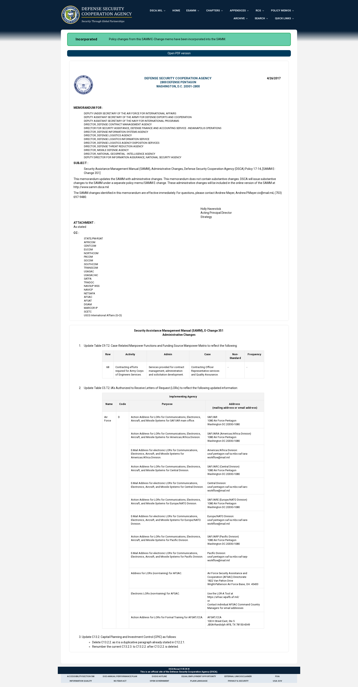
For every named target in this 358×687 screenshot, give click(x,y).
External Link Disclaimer (238, 676)
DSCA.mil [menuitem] (156, 10)
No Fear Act (120, 681)
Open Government (159, 681)
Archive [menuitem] (239, 18)
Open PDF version (179, 53)
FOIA (277, 676)
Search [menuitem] (260, 18)
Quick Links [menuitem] (283, 18)
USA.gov (277, 681)
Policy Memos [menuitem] (281, 10)
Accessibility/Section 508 (80, 676)
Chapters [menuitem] (213, 10)
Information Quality (81, 681)
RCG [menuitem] (258, 10)
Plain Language (198, 681)
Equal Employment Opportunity (198, 676)
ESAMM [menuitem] (191, 10)
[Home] (96, 14)
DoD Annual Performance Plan (120, 676)
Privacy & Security (238, 681)
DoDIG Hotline (159, 676)
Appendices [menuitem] (238, 10)
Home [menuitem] (176, 10)
